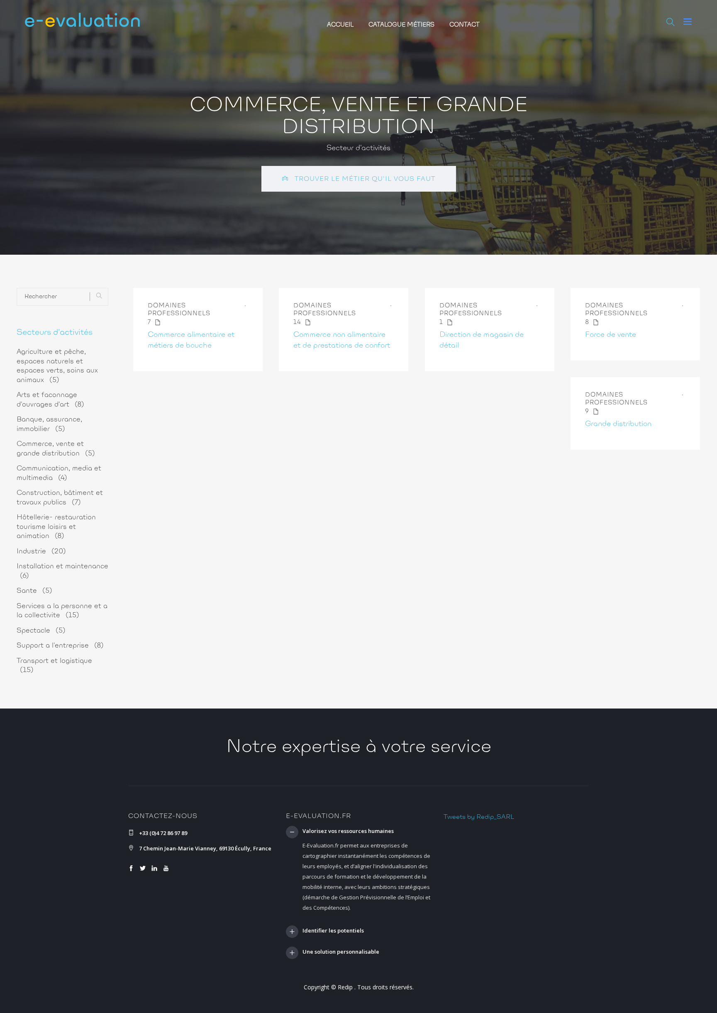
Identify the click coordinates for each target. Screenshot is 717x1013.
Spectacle (41, 631)
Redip (345, 987)
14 (298, 322)
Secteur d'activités (358, 148)
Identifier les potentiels (333, 931)
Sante (34, 591)
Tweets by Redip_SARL (479, 817)
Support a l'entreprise (60, 646)
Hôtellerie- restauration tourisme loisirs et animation (56, 526)
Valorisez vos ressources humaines (348, 831)
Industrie (41, 551)
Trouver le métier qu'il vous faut (364, 179)
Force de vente (610, 335)
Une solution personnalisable (340, 952)
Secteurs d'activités (55, 332)
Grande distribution (618, 424)
